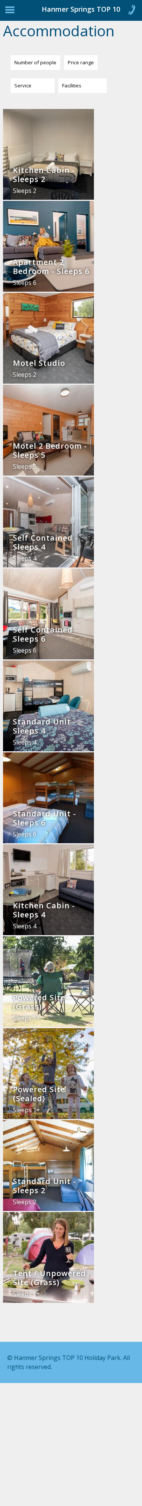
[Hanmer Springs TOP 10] (38, 12)
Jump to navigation (9, 11)
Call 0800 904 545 (131, 11)
